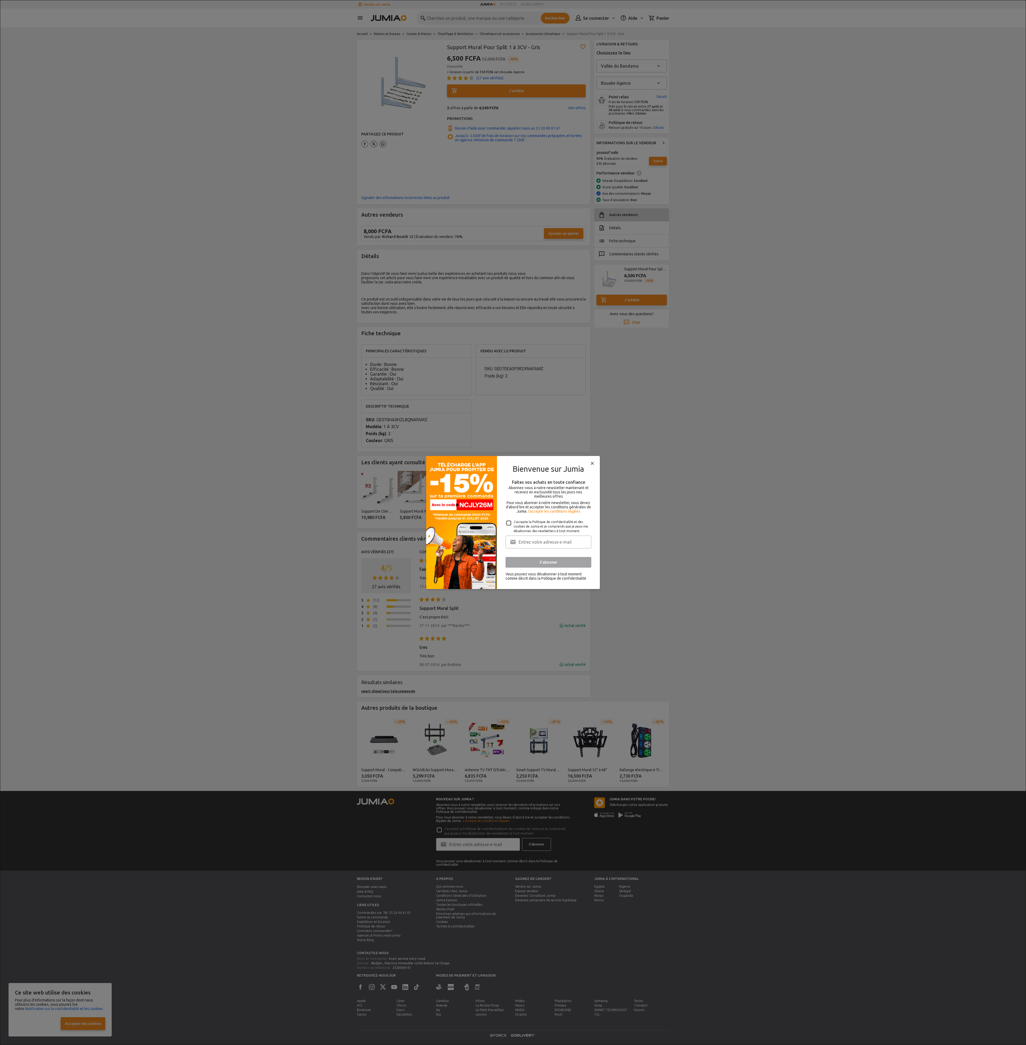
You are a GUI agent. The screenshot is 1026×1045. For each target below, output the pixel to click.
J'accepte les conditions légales (553, 511)
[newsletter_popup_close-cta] (592, 463)
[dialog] (513, 522)
